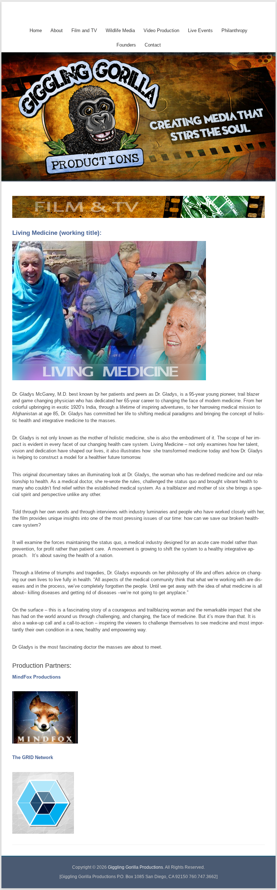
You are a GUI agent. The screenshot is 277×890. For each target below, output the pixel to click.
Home (36, 30)
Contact (153, 45)
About (56, 30)
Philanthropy (234, 30)
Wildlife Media (120, 30)
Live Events (200, 30)
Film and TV (84, 30)
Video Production (161, 30)
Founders (126, 45)
